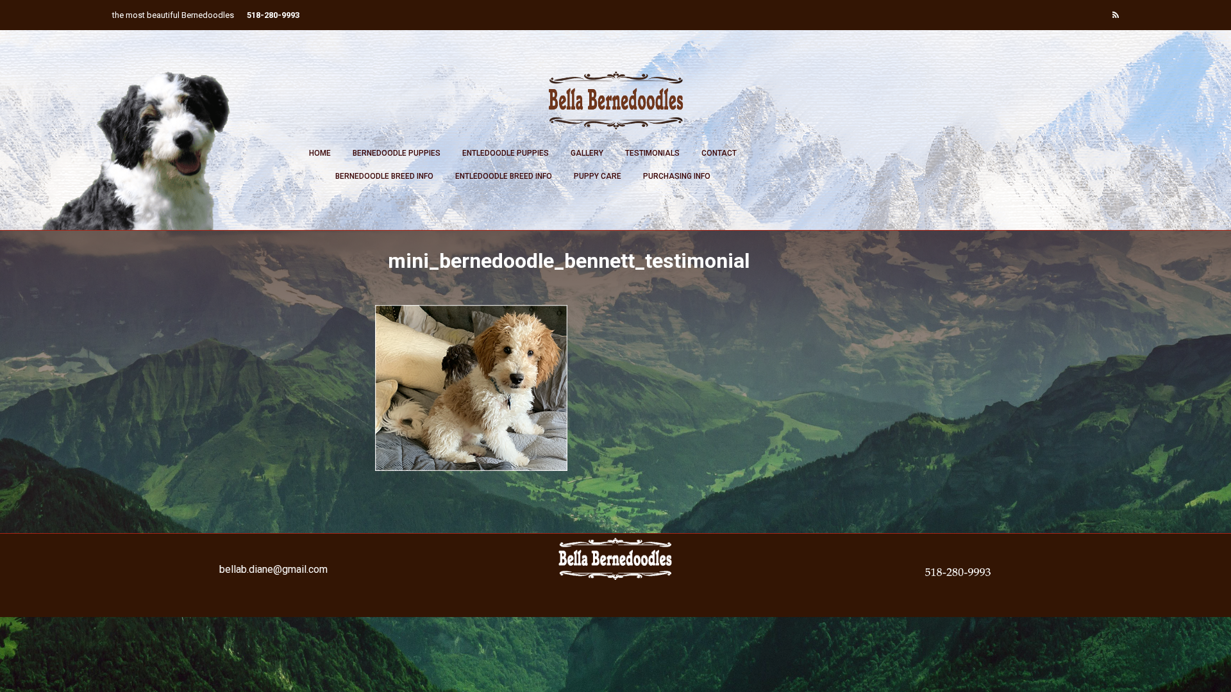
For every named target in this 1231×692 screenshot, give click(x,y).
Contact (719, 153)
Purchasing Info (676, 176)
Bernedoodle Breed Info (384, 176)
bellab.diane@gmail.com (273, 569)
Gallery (587, 153)
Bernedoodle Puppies (396, 153)
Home (320, 153)
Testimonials (652, 153)
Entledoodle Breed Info (503, 176)
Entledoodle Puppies (505, 153)
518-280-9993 (273, 15)
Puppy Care (597, 176)
